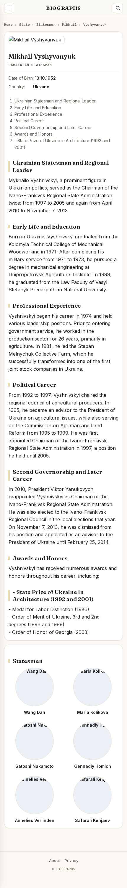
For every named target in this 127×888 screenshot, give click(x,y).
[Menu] (9, 8)
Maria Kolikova (92, 712)
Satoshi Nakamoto (34, 766)
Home (8, 24)
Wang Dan (34, 712)
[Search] (118, 8)
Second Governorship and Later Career (53, 127)
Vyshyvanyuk (95, 24)
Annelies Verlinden (34, 820)
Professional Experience (38, 114)
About (54, 860)
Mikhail (69, 24)
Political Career (29, 120)
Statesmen (46, 24)
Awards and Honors (33, 134)
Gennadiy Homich (92, 766)
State (24, 24)
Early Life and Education (37, 107)
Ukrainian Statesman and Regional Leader (55, 100)
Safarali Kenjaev (92, 820)
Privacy (71, 860)
